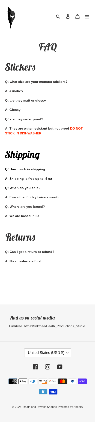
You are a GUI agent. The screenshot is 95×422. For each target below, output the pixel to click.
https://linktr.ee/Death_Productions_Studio (54, 326)
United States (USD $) (46, 353)
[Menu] (87, 16)
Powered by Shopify (70, 407)
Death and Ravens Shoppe (40, 407)
